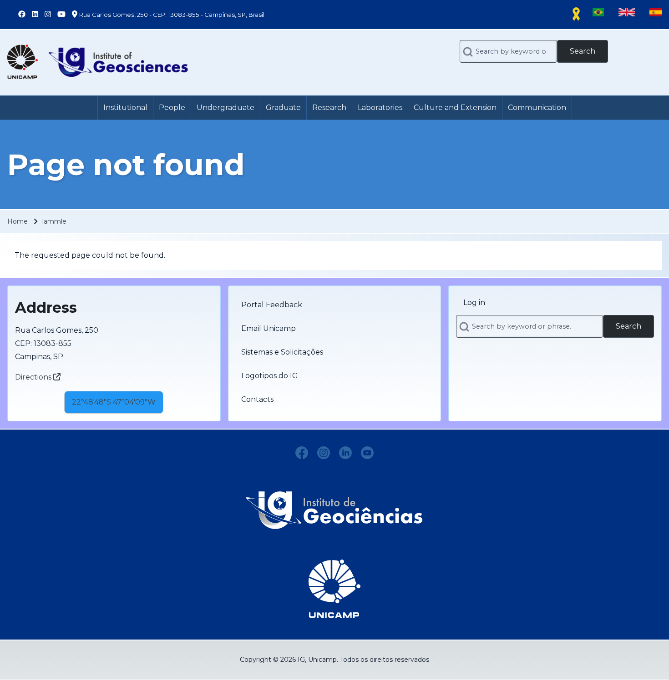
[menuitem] (125, 108)
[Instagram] (323, 453)
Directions (34, 377)
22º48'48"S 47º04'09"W (114, 402)
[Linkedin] (345, 453)
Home (17, 221)
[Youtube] (367, 453)
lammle (54, 221)
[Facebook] (302, 453)
